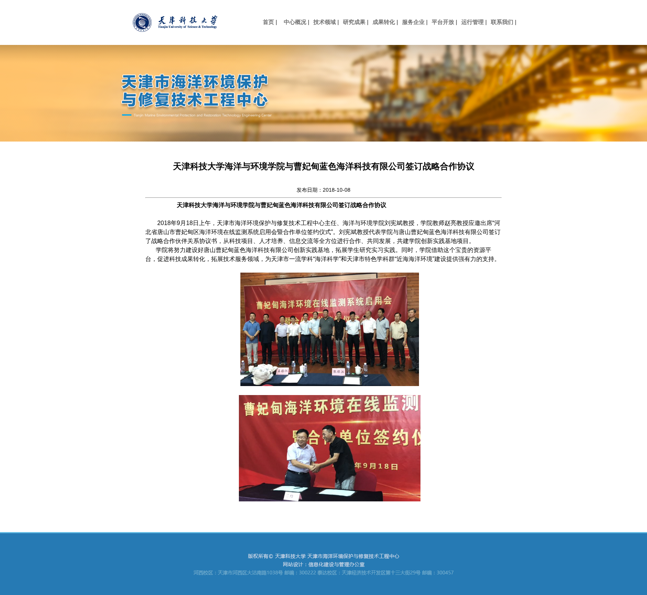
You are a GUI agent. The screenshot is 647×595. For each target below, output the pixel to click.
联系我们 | (503, 22)
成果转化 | (385, 22)
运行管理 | (474, 22)
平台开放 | (444, 22)
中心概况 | (296, 22)
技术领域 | (326, 22)
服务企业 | (415, 22)
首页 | (267, 22)
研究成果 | (355, 22)
